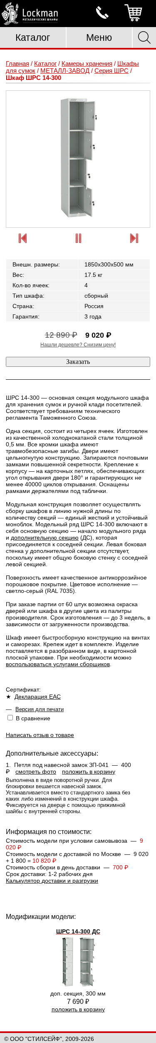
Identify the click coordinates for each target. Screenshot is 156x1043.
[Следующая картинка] (134, 238)
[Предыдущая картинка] (22, 238)
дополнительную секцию (45, 537)
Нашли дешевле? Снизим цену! (78, 345)
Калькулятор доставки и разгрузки (52, 880)
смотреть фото (35, 771)
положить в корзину (88, 771)
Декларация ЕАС (38, 696)
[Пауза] (78, 238)
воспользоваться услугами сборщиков (58, 664)
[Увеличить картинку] (78, 159)
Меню (99, 37)
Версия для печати (39, 709)
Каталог (32, 37)
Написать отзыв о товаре (40, 735)
